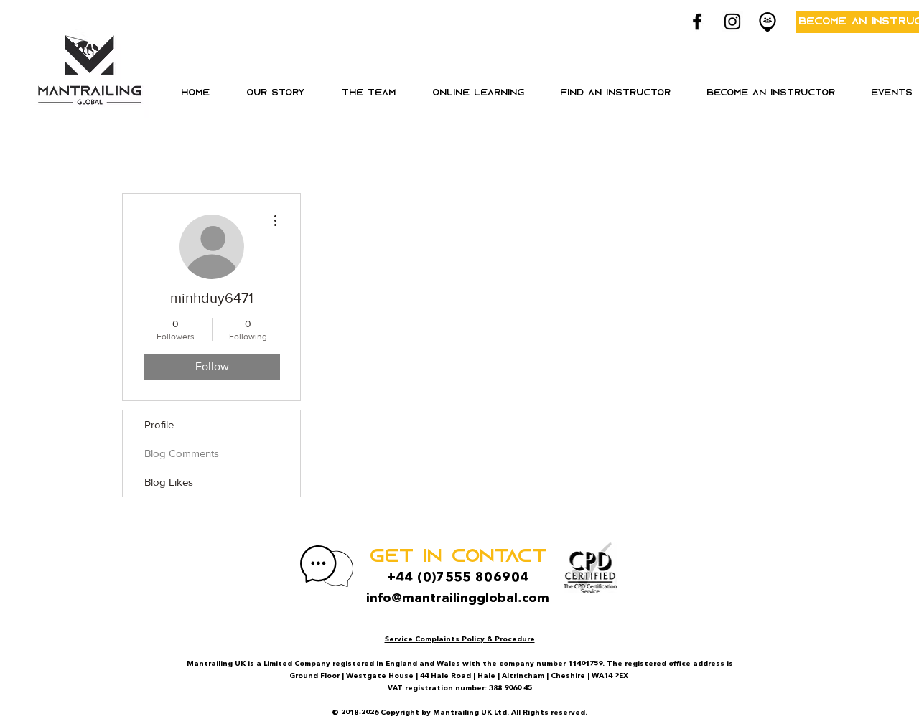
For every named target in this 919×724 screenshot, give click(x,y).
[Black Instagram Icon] (732, 21)
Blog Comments (181, 453)
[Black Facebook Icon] (697, 21)
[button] (478, 93)
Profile (159, 424)
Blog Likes (168, 482)
